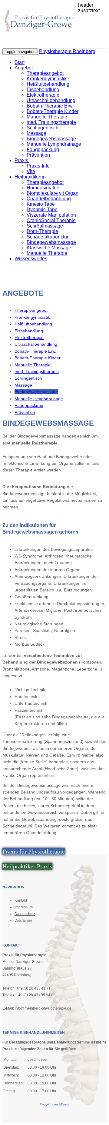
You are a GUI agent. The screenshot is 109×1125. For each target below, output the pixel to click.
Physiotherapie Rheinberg (67, 51)
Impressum (24, 907)
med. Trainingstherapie (51, 122)
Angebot (24, 67)
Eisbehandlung (43, 89)
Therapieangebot (45, 73)
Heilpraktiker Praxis (27, 866)
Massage (36, 133)
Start (20, 62)
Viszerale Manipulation (51, 215)
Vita (31, 171)
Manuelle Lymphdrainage (54, 144)
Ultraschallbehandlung (51, 100)
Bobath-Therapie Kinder (52, 111)
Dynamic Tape (42, 209)
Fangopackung (43, 149)
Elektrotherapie (43, 95)
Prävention (38, 155)
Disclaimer (23, 920)
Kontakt (21, 900)
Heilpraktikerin (31, 176)
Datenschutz (25, 914)
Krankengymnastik (47, 78)
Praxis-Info (38, 165)
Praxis (22, 160)
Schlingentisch (42, 127)
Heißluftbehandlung (48, 84)
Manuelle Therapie (47, 116)
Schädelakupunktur (47, 236)
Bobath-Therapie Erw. (50, 105)
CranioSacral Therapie (51, 220)
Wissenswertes (31, 258)
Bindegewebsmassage (51, 138)
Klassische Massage (49, 247)
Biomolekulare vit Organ (52, 193)
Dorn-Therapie (42, 231)
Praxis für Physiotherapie (33, 851)
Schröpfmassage (45, 225)
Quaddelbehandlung (49, 198)
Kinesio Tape (41, 204)
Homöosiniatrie (43, 187)
